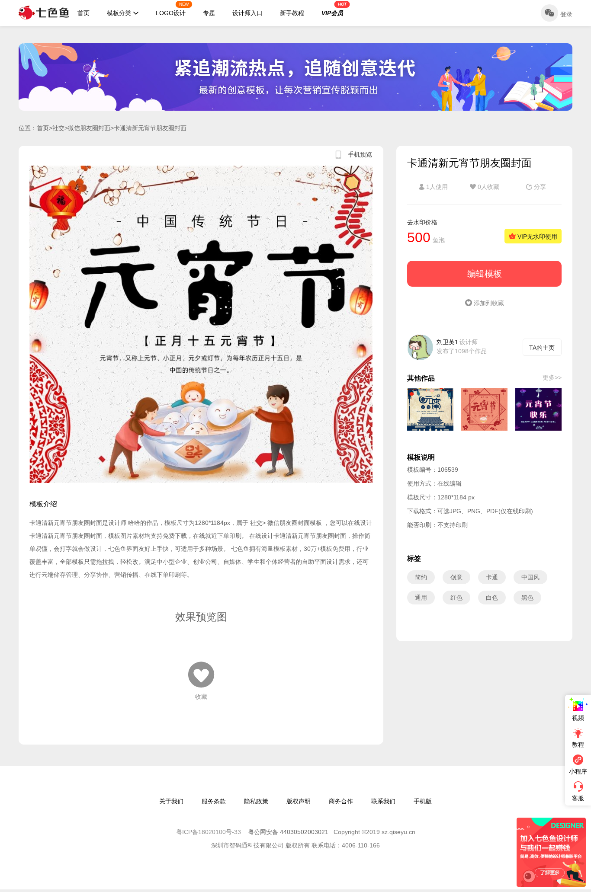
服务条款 (214, 801)
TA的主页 (542, 347)
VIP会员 (334, 9)
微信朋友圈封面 (89, 128)
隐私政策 (256, 801)
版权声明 (298, 801)
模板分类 (119, 13)
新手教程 (292, 13)
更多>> (552, 377)
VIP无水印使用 (536, 236)
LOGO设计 (172, 9)
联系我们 (383, 801)
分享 (539, 186)
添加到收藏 (488, 303)
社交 (58, 128)
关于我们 (171, 801)
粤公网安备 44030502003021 (288, 831)
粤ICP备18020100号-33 (209, 831)
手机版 (423, 801)
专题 (209, 13)
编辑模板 (484, 273)
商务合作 (341, 801)
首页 (83, 13)
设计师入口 (247, 13)
